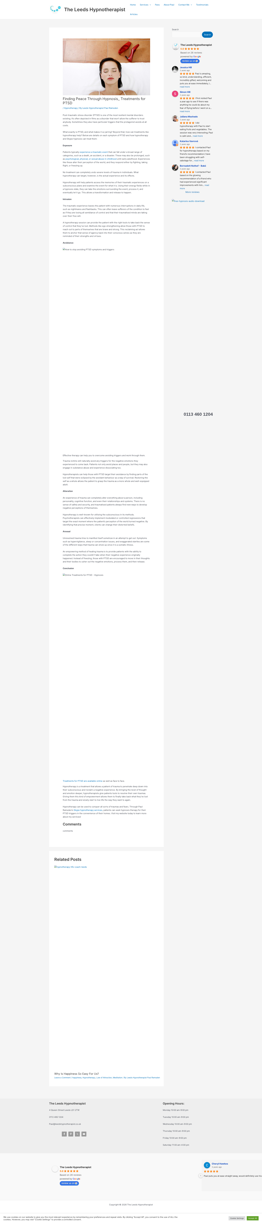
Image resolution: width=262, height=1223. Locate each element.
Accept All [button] (252, 1218)
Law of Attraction (104, 1077)
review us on (188, 60)
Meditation (117, 1077)
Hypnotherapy (71, 108)
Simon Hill (185, 92)
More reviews (192, 192)
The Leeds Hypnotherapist (94, 9)
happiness (76, 1077)
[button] (149, 5)
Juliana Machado (189, 116)
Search (175, 29)
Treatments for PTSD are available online (83, 781)
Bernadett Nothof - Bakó (193, 165)
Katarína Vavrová (189, 141)
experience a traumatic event (94, 152)
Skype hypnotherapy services (88, 810)
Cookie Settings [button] (237, 1218)
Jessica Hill (186, 67)
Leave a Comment (62, 1077)
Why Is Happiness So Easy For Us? (76, 1073)
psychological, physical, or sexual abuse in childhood (91, 159)
